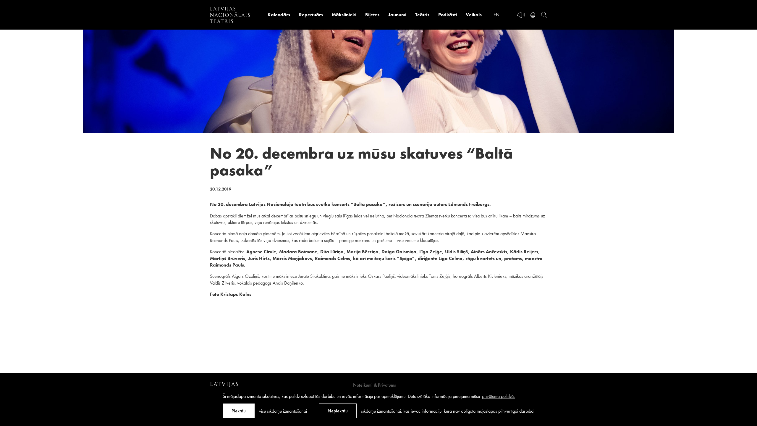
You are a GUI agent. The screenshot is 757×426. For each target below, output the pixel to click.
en (496, 15)
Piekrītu (239, 411)
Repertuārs (311, 15)
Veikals (474, 15)
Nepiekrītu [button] (338, 411)
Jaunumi (397, 15)
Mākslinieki (344, 15)
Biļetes (372, 15)
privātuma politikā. (498, 396)
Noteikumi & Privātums (374, 385)
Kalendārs (279, 15)
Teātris (422, 15)
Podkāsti (447, 15)
